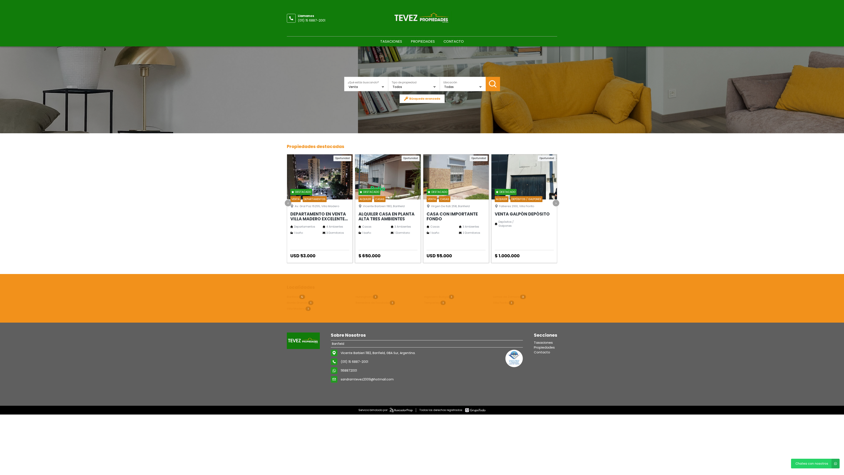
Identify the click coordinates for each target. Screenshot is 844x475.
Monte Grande (299, 303)
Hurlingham (366, 297)
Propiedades (423, 41)
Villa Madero (298, 309)
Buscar (493, 84)
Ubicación (450, 82)
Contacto (454, 41)
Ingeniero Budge (438, 297)
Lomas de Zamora (508, 297)
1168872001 (349, 370)
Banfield (295, 297)
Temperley (434, 303)
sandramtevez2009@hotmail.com (367, 379)
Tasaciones (391, 41)
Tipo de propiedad (404, 82)
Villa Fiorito (502, 303)
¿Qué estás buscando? (363, 82)
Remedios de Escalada (374, 303)
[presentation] (288, 203)
